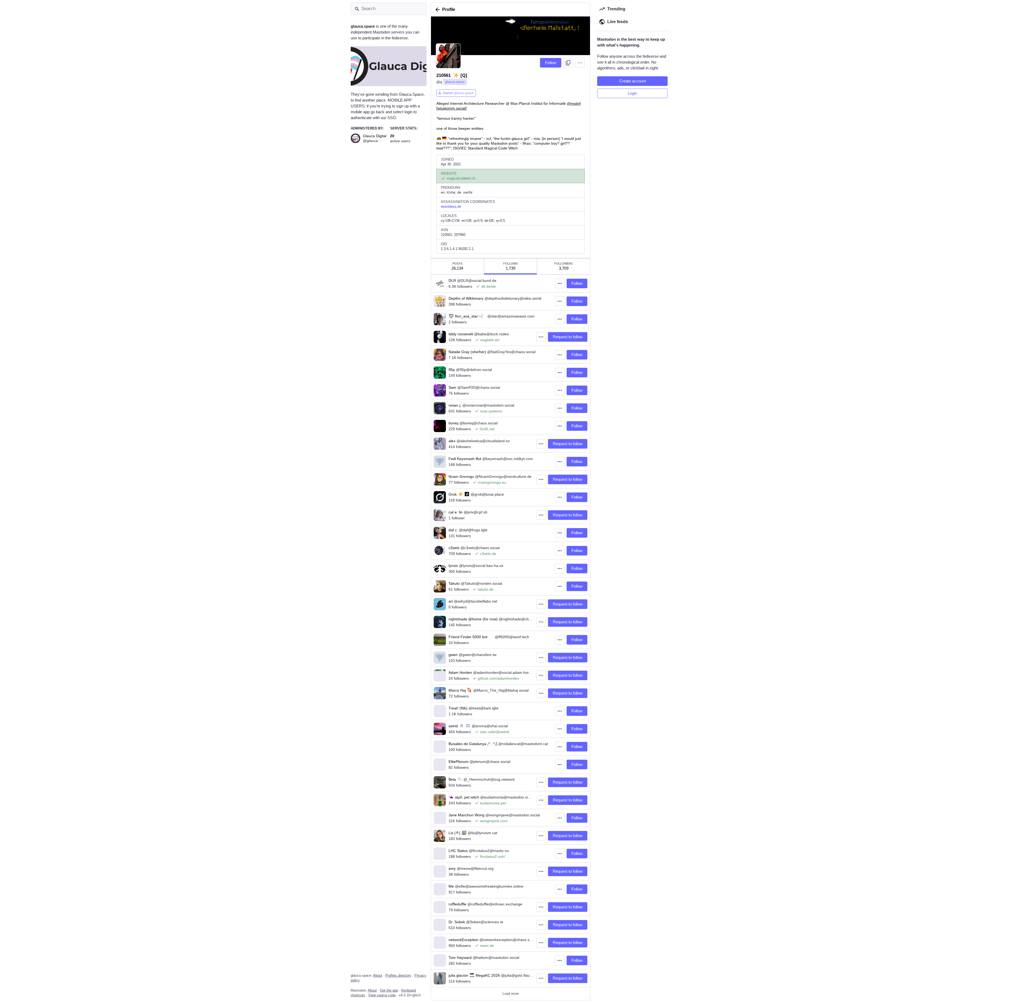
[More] (559, 283)
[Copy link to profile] (568, 63)
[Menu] (580, 63)
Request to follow (568, 337)
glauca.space (455, 82)
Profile (448, 9)
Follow (550, 62)
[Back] (436, 9)
